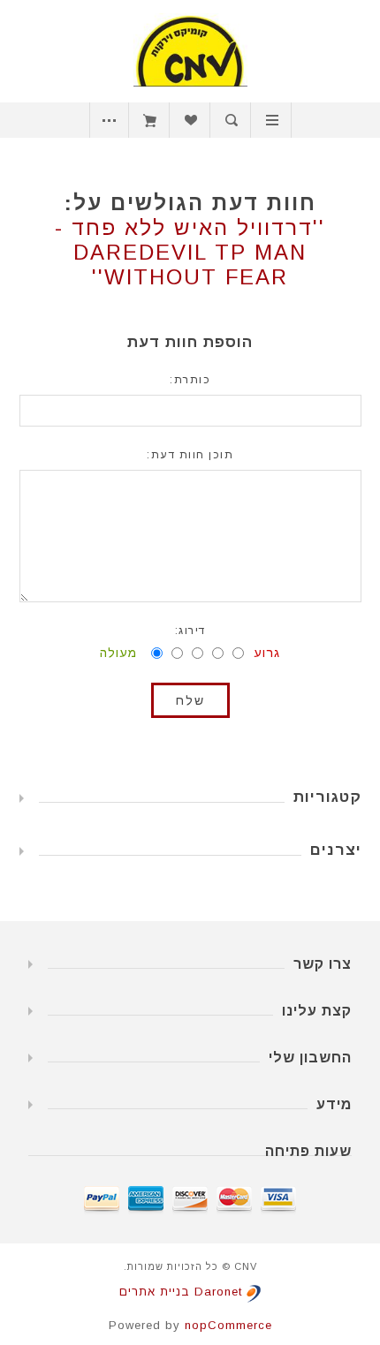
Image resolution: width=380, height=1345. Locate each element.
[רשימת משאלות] (190, 120)
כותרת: (190, 380)
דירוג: (190, 630)
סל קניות (150, 120)
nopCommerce (228, 1325)
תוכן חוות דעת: (190, 455)
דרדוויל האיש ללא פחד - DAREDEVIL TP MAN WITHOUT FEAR (184, 252)
